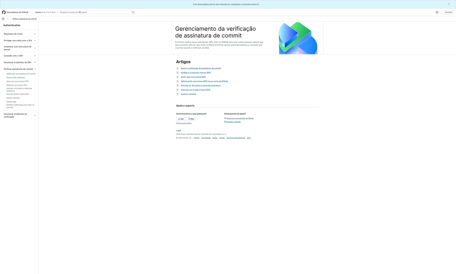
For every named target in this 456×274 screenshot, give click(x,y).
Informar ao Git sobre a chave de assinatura (201, 85)
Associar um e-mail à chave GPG (195, 90)
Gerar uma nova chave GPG (193, 77)
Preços (222, 138)
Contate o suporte (234, 122)
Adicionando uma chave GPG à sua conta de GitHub (204, 81)
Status (214, 138)
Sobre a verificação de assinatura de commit (201, 68)
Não (192, 119)
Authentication (11, 25)
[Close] (449, 3)
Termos (196, 138)
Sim (182, 119)
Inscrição (448, 12)
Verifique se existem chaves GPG (196, 72)
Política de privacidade (183, 123)
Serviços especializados (236, 138)
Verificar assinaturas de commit (24, 19)
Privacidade (206, 138)
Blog (249, 138)
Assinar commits (188, 94)
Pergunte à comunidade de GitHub (240, 118)
